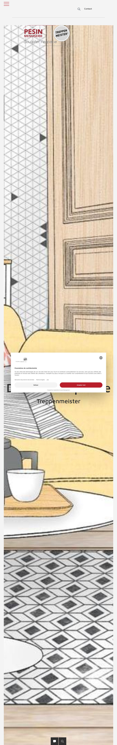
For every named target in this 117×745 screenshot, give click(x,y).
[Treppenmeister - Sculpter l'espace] (46, 35)
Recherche (77, 9)
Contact (88, 8)
